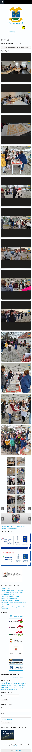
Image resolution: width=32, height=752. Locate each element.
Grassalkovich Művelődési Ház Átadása (12, 592)
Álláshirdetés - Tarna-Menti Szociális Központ (14, 602)
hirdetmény (12, 683)
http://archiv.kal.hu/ (16, 677)
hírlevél (24, 686)
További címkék (13, 689)
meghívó (23, 683)
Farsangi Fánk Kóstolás (11, 43)
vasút (10, 688)
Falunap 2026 (5, 605)
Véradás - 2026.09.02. (7, 588)
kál (10, 686)
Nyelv (3, 51)
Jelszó (3, 713)
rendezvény (15, 688)
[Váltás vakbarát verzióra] (23, 28)
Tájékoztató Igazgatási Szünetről (10, 596)
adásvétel (4, 686)
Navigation (2, 2)
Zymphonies (18, 750)
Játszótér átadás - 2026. (8, 594)
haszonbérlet (4, 689)
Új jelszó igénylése (7, 719)
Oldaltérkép (11, 32)
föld (3, 683)
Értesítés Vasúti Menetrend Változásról (12, 590)
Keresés (3, 696)
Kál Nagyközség (16, 23)
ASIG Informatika (18, 746)
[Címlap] (15, 14)
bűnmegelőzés (17, 686)
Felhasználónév (5, 708)
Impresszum (11, 34)
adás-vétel (4, 688)
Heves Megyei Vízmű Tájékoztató (10, 600)
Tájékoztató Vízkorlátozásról (9, 598)
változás (21, 688)
